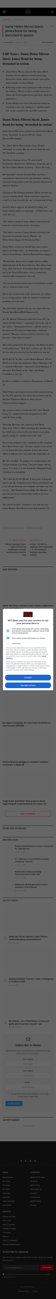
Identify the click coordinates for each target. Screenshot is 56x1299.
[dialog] (28, 649)
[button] (28, 643)
